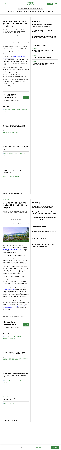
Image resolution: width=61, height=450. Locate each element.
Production (11, 11)
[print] (28, 42)
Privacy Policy (38, 447)
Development (19, 11)
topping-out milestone (8, 289)
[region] (30, 447)
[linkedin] (13, 42)
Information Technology (30, 11)
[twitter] (16, 42)
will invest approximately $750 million (12, 249)
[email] (20, 42)
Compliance (41, 11)
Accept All (55, 447)
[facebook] (11, 42)
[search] (6, 4)
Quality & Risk (49, 11)
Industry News (6, 18)
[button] (4, 4)
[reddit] (18, 42)
